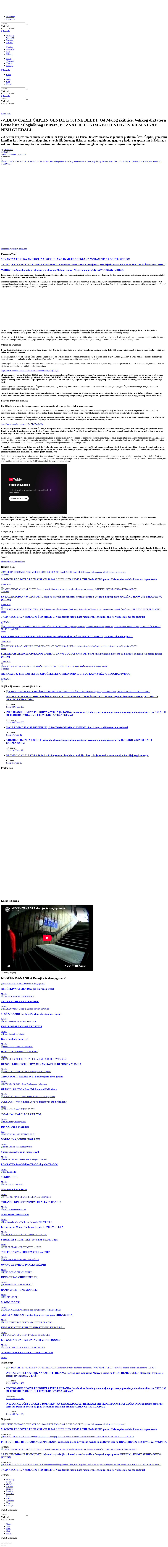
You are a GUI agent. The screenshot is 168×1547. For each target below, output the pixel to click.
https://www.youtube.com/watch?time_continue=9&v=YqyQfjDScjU (30, 370)
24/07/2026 (5, 622)
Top (8, 77)
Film (8, 52)
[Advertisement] (64, 7)
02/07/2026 (5, 662)
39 (2, 587)
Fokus (8, 58)
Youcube (10, 61)
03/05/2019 (5, 152)
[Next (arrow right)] (5, 1545)
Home (3, 114)
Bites (8, 79)
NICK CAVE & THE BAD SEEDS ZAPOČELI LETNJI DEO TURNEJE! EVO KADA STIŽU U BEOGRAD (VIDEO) (66, 673)
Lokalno (9, 40)
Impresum (10, 19)
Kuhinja (9, 66)
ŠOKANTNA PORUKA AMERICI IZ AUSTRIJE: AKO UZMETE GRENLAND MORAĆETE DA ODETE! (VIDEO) (65, 259)
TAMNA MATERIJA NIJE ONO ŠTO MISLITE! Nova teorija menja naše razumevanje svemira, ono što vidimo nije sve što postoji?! (73, 616)
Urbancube (5, 31)
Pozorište (10, 49)
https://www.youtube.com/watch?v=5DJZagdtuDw (22, 424)
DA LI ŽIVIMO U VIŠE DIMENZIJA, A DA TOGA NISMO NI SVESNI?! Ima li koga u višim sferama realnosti (67, 727)
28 (2, 607)
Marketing (10, 17)
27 (2, 644)
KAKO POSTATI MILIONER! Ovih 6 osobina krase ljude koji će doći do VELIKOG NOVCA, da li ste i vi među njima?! (67, 636)
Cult (8, 82)
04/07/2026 (5, 641)
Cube (8, 74)
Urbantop (10, 35)
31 (2, 681)
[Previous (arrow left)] (2, 1545)
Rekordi (9, 42)
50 (2, 624)
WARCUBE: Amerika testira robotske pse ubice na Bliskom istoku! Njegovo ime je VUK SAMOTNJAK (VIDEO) (62, 270)
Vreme (9, 63)
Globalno (10, 38)
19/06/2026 (5, 679)
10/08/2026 (5, 584)
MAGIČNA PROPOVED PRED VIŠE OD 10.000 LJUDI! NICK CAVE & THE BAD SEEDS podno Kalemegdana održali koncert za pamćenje (79, 579)
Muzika (9, 47)
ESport (9, 54)
